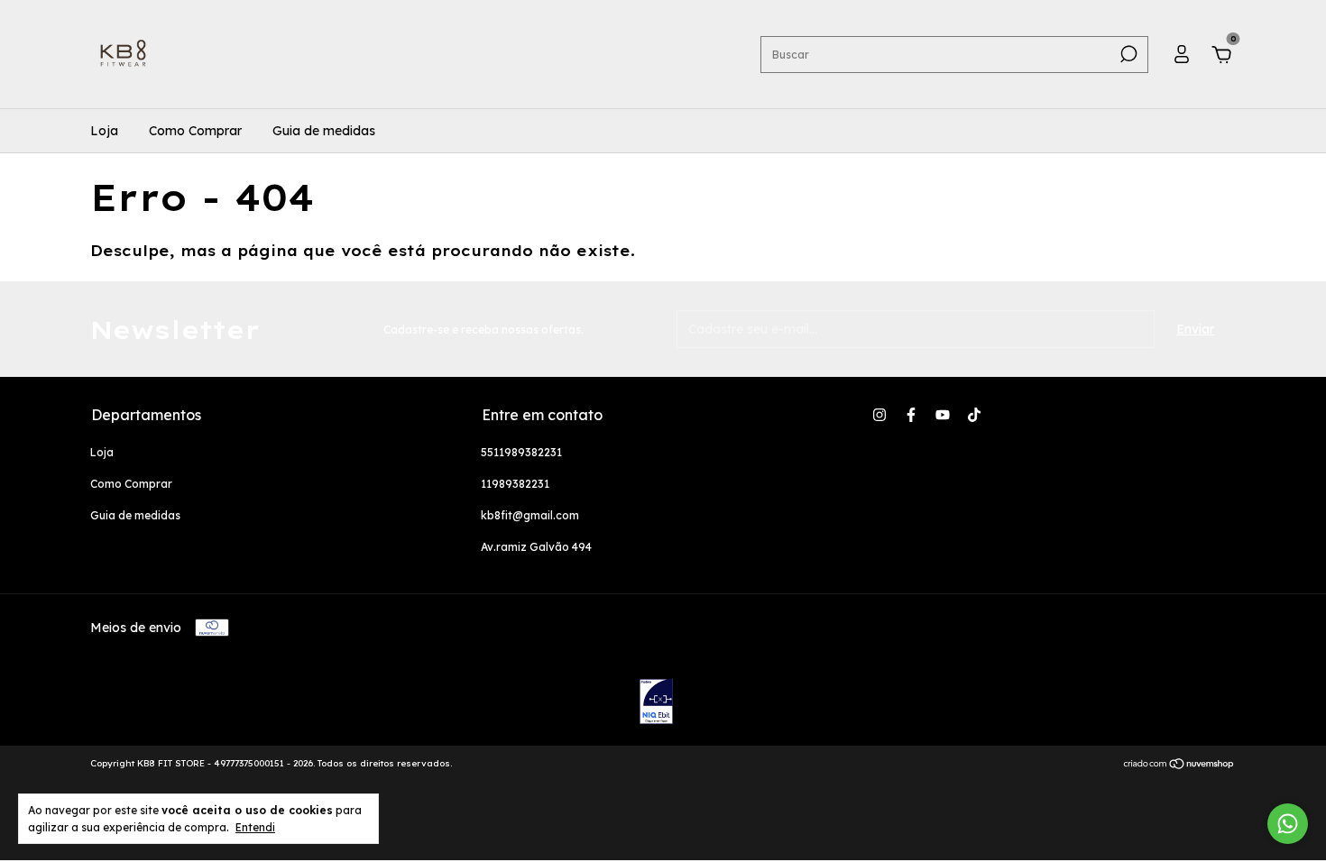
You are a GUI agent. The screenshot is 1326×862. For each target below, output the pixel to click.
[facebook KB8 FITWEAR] (911, 415)
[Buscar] (1127, 54)
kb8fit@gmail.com (530, 515)
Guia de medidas (323, 131)
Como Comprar (195, 131)
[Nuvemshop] (1179, 765)
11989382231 (515, 484)
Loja (104, 131)
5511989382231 (521, 452)
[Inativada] (656, 703)
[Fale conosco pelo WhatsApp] (1287, 823)
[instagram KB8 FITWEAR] (879, 415)
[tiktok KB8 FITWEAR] (974, 415)
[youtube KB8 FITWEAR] (942, 415)
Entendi (255, 827)
